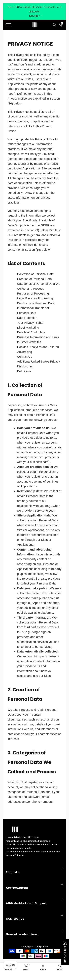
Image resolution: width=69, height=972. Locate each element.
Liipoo (44, 946)
